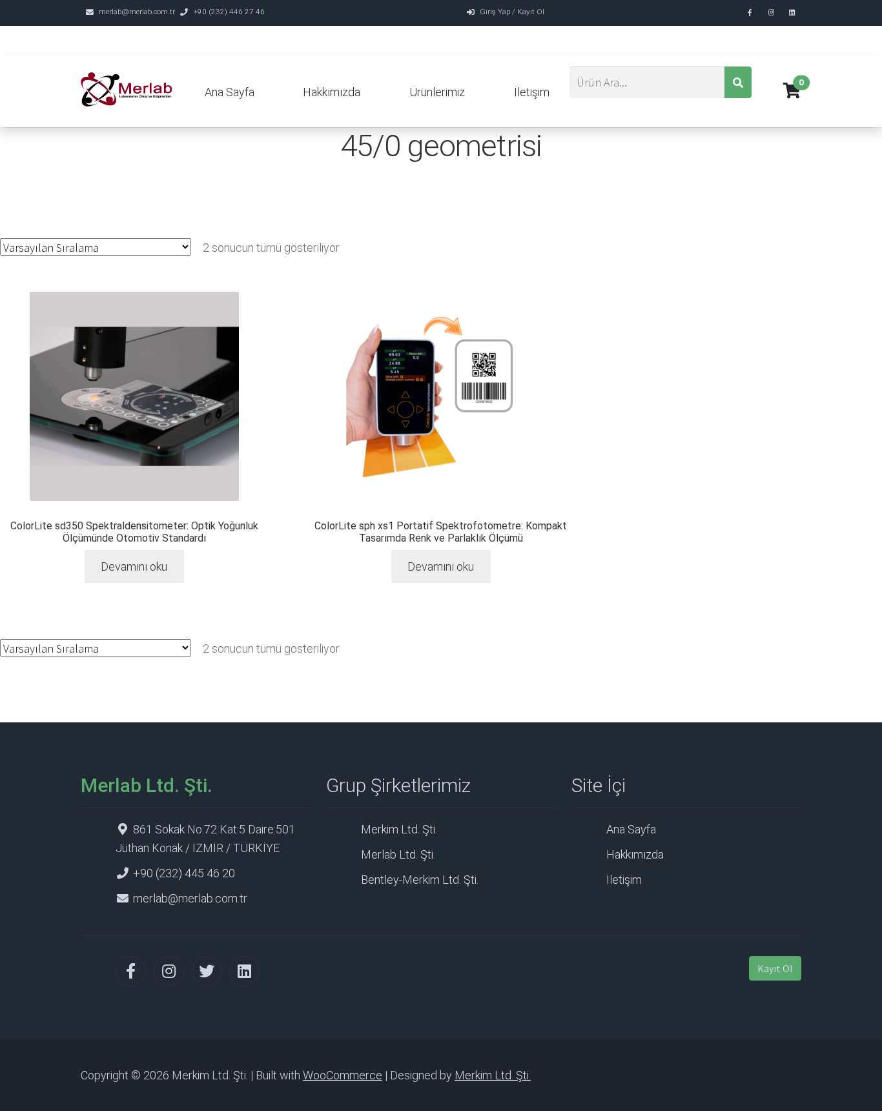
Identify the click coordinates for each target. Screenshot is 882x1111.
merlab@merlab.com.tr (137, 11)
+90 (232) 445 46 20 (184, 873)
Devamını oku (134, 566)
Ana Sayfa (229, 92)
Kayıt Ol (775, 968)
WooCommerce (342, 1075)
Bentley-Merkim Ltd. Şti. (419, 879)
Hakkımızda (331, 92)
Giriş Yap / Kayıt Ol (512, 11)
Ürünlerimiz (437, 92)
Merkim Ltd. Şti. (399, 829)
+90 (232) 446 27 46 (229, 11)
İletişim (531, 92)
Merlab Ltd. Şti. (398, 854)
